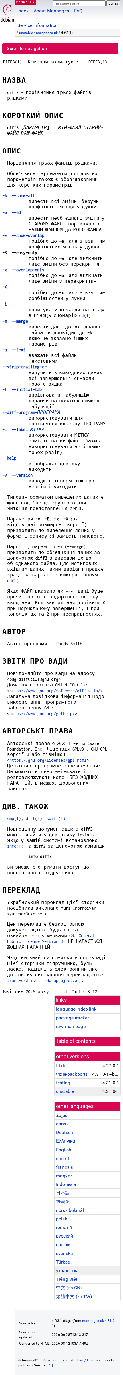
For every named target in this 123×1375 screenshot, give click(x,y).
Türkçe (63, 1262)
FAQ (78, 10)
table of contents (76, 1041)
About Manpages (51, 10)
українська (67, 1270)
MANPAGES (25, 2)
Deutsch (64, 1132)
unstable (26, 33)
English (63, 1149)
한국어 (63, 1201)
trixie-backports (72, 1074)
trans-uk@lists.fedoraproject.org (44, 980)
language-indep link (76, 1009)
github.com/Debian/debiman (76, 1360)
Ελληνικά (65, 1141)
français (64, 1167)
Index (23, 10)
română (64, 1227)
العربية (62, 1115)
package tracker (72, 1018)
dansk (62, 1124)
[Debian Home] (7, 11)
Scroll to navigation (27, 48)
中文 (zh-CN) (69, 1287)
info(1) (15, 846)
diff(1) (34, 818)
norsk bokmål (70, 1210)
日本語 (63, 1193)
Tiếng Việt (67, 1279)
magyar (64, 1175)
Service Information (37, 25)
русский (64, 1236)
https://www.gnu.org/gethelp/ (42, 713)
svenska (64, 1253)
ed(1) (85, 315)
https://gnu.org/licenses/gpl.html (47, 760)
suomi (62, 1158)
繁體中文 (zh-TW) (74, 1296)
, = (23, 429)
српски (63, 1244)
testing (63, 1082)
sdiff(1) (56, 818)
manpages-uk (47, 33)
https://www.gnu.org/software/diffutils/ (54, 690)
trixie (61, 1065)
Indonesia (66, 1184)
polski (62, 1219)
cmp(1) (14, 818)
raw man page (71, 1026)
